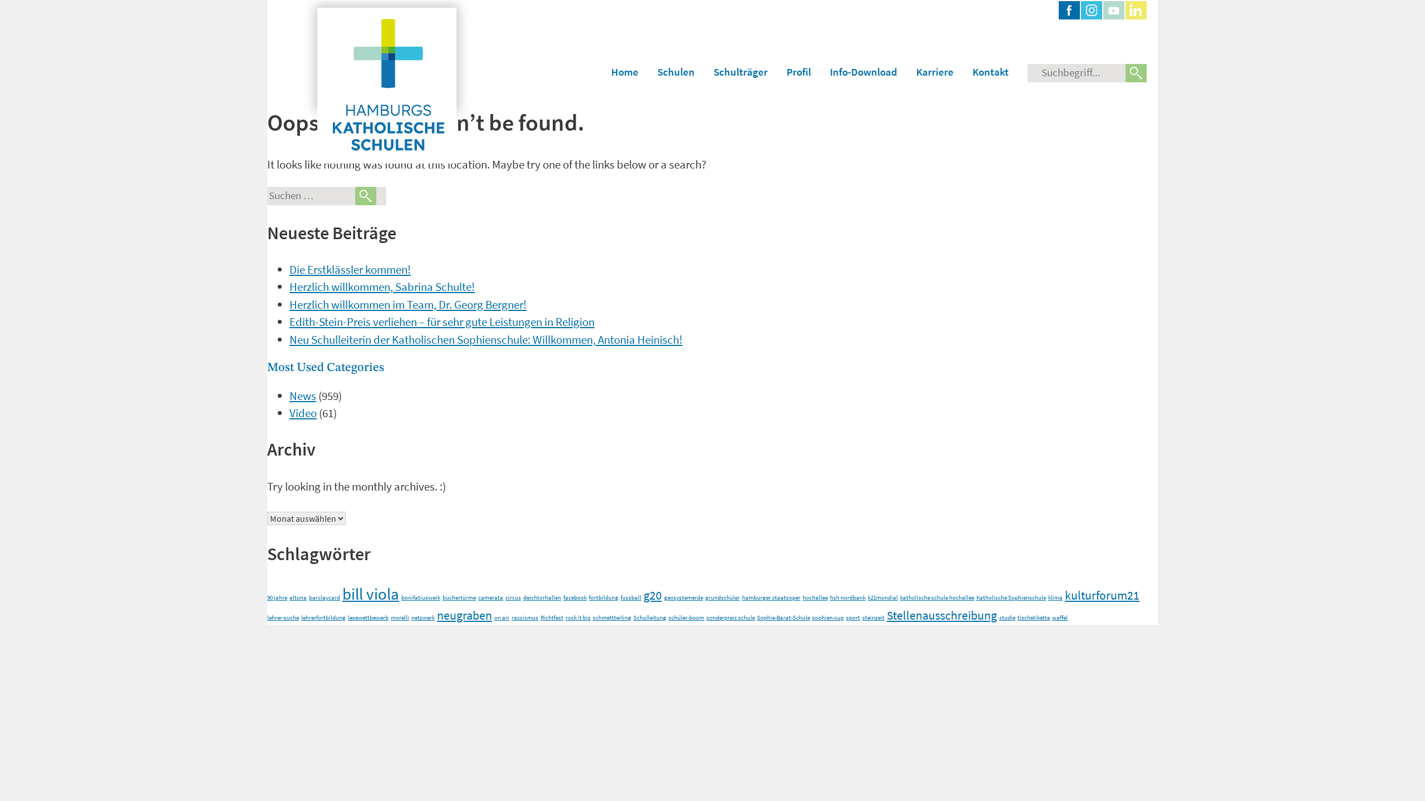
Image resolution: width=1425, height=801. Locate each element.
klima (1055, 597)
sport (853, 617)
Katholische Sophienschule (1011, 597)
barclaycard (324, 597)
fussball (631, 597)
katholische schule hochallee (937, 597)
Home (624, 71)
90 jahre (277, 597)
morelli (400, 617)
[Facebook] (1069, 10)
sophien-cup (828, 617)
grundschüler (722, 597)
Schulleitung (649, 617)
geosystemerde (683, 597)
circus (513, 597)
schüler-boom (686, 617)
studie (1007, 617)
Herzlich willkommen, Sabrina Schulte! (382, 286)
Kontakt (990, 71)
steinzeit (873, 617)
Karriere (935, 71)
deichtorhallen (542, 597)
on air (501, 617)
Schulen (676, 71)
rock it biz (578, 617)
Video (303, 413)
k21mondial (883, 597)
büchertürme (459, 597)
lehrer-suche (283, 617)
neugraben (464, 615)
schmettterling (612, 617)
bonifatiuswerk (420, 597)
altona (298, 597)
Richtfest (551, 617)
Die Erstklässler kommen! (350, 269)
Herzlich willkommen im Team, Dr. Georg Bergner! (408, 304)
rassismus (525, 617)
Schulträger (741, 71)
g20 (652, 595)
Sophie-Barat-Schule (783, 617)
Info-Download (863, 71)
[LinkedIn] (1136, 10)
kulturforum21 (1102, 595)
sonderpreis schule (730, 617)
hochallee (815, 597)
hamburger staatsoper (771, 597)
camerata (490, 597)
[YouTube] (1113, 10)
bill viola (370, 594)
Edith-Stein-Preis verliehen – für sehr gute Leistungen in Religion (441, 321)
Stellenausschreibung (942, 615)
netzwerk (423, 617)
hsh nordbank (848, 597)
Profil (799, 71)
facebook (575, 597)
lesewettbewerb (368, 617)
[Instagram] (1091, 10)
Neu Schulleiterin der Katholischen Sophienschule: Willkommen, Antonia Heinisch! (485, 339)
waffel (1060, 617)
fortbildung (603, 597)
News (302, 395)
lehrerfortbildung (323, 617)
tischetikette (1034, 617)
